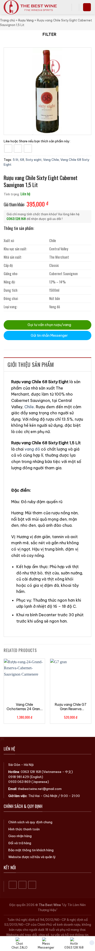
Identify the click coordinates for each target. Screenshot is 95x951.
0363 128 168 (31, 772)
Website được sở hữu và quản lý (32, 857)
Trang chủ (7, 20)
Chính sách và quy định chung (30, 822)
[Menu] (87, 7)
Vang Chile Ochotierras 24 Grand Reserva (24, 706)
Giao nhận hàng (20, 836)
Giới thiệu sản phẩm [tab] (31, 364)
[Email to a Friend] (28, 149)
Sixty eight (34, 160)
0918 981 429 (18, 777)
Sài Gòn (14, 765)
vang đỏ (32, 449)
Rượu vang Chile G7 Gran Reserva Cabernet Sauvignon (70, 706)
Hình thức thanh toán (24, 829)
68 (22, 160)
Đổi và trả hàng (19, 843)
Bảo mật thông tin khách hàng (31, 850)
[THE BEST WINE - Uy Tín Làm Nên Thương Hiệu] (32, 7)
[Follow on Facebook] (13, 885)
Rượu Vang (26, 20)
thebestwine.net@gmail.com (40, 789)
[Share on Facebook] (8, 149)
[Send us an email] (32, 885)
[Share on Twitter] (18, 149)
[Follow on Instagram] (23, 885)
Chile (29, 406)
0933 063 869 (19, 782)
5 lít (16, 160)
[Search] (66, 7)
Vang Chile (51, 160)
